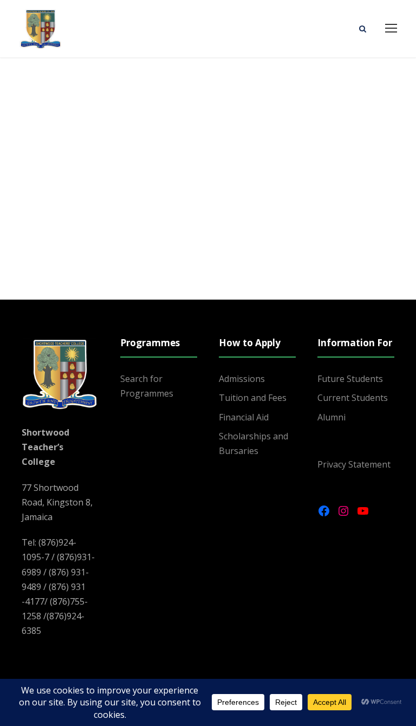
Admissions (242, 379)
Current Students (352, 398)
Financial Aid (244, 417)
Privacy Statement (354, 464)
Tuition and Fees (253, 398)
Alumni (331, 417)
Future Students (350, 379)
